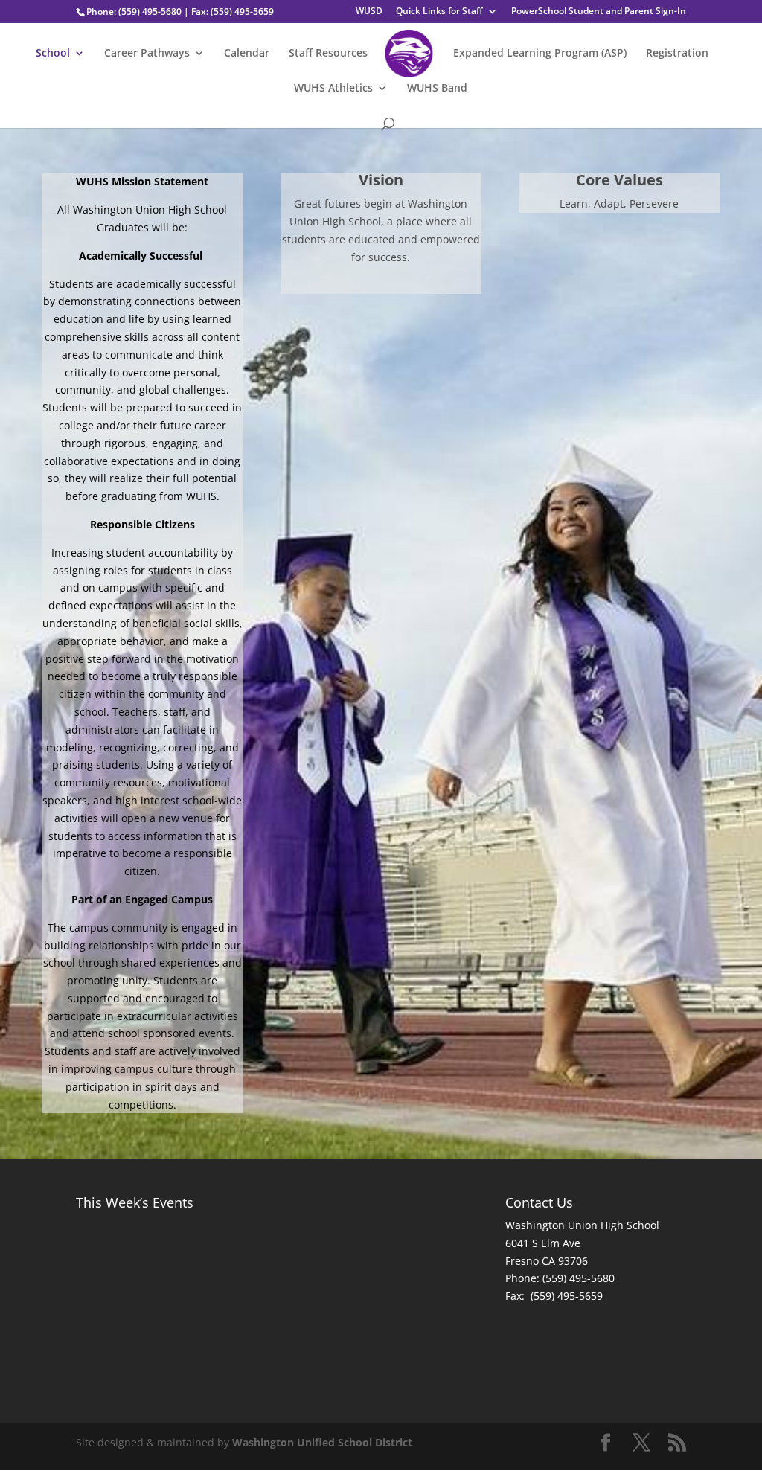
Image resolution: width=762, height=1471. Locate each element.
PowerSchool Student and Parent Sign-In (598, 12)
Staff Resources (328, 54)
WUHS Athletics (333, 88)
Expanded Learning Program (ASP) (540, 54)
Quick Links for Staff (439, 12)
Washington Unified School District (322, 1442)
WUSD (369, 12)
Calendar (246, 54)
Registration (677, 54)
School (53, 54)
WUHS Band (437, 88)
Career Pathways (147, 54)
